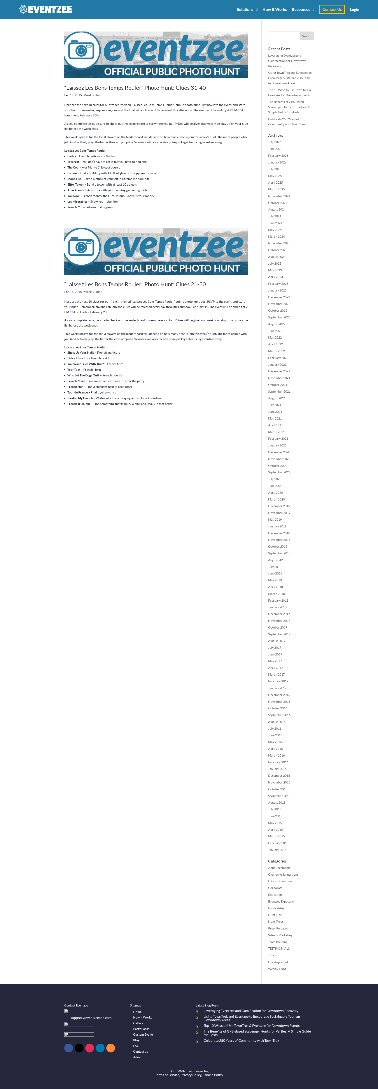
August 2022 (276, 324)
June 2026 (275, 149)
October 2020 (277, 465)
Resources (301, 9)
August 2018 (276, 560)
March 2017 (276, 674)
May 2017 (275, 661)
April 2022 (275, 344)
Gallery (138, 1023)
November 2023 (279, 243)
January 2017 (277, 688)
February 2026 (278, 155)
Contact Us (332, 9)
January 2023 (277, 290)
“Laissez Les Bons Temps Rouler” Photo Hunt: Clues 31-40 (135, 87)
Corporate (275, 888)
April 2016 (275, 748)
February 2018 (278, 600)
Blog (136, 1040)
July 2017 (274, 647)
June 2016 (275, 735)
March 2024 (276, 236)
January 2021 (277, 445)
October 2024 (277, 203)
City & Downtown (280, 881)
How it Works (142, 1017)
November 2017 (279, 620)
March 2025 (276, 189)
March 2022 (276, 351)
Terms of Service (167, 1075)
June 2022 (275, 331)
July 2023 (274, 263)
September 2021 (279, 391)
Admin (137, 1057)
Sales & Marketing (280, 935)
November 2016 (279, 701)
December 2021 (279, 371)
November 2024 (279, 196)
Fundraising (276, 908)
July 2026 (274, 142)
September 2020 (279, 472)
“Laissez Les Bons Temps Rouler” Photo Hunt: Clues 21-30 (135, 284)
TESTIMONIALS (279, 948)
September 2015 (279, 796)
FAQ (136, 1046)
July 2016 (274, 728)
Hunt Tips (275, 915)
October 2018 (277, 546)
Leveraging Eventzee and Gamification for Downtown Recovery (287, 61)
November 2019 (279, 513)
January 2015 (277, 850)
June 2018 (275, 573)
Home (137, 1011)
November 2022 (279, 304)
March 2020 (276, 499)
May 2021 (275, 418)
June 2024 (275, 223)
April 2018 (275, 587)
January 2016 (277, 769)
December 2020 (279, 452)
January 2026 (277, 162)
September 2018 (279, 553)
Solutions (245, 9)
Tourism (273, 955)
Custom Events (143, 1034)
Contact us (140, 1051)
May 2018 (275, 580)
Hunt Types (276, 921)
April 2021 (275, 425)
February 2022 (278, 358)
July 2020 (274, 479)
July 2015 (274, 809)
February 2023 (278, 283)
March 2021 (276, 432)
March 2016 (276, 755)
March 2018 (276, 593)
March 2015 (276, 836)
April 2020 (275, 492)
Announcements (279, 867)
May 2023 (275, 270)
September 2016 (279, 715)
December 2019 (279, 506)
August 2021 (276, 398)
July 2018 (274, 567)
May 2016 (275, 742)
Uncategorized (278, 962)
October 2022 (277, 310)
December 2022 (279, 297)
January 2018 (277, 607)
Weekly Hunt (93, 95)
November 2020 (279, 459)
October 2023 (277, 250)
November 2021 (279, 378)
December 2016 (279, 695)
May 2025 (275, 175)
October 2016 (277, 708)
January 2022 (277, 364)
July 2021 (274, 405)
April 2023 (275, 277)
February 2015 (278, 843)
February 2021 (278, 438)
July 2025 (274, 169)
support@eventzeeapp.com (91, 1017)
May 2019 (275, 519)
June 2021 (275, 411)
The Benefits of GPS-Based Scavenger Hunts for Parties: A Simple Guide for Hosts (289, 107)
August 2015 (276, 802)
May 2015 (275, 823)
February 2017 (278, 681)
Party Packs (141, 1029)
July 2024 (274, 216)
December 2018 (279, 533)
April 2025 (275, 182)
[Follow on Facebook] (68, 1048)
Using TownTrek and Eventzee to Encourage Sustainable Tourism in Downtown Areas (290, 78)
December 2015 (279, 775)
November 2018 (279, 539)
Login (354, 9)
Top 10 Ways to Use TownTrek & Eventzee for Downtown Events (252, 1025)
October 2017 (277, 627)
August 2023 (276, 256)
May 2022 (275, 337)
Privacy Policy (190, 1075)
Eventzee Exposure (281, 901)
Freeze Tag (200, 1071)
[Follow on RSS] (110, 1048)
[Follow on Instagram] (89, 1048)
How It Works (274, 9)
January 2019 (277, 526)
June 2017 (275, 654)
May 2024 (275, 230)
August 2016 (276, 722)
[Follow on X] (79, 1048)
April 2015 (275, 829)
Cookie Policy (213, 1075)
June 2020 (275, 486)
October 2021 (277, 384)
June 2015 (275, 816)
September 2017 (279, 634)
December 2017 (279, 614)
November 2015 (279, 782)
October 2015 (277, 789)
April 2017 (275, 668)
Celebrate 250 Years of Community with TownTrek (241, 1040)
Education (275, 894)
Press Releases (278, 928)
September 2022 (279, 317)
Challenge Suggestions (283, 874)
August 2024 (276, 209)
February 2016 (278, 762)
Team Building (277, 942)
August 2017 (276, 641)
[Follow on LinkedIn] (100, 1048)
